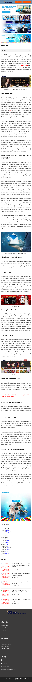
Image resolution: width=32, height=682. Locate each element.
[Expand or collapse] (29, 51)
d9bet (7, 539)
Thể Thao (4, 630)
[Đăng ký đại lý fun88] (16, 9)
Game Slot (4, 627)
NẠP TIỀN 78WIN (5, 646)
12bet (6, 536)
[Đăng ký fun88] (16, 506)
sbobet (7, 553)
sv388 (5, 555)
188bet (8, 547)
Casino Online (5, 625)
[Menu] (2, 2)
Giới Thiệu (17, 678)
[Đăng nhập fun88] (16, 38)
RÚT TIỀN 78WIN (5, 648)
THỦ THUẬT (14, 569)
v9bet (6, 551)
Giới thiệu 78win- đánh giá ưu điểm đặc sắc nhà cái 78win (16, 395)
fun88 (6, 544)
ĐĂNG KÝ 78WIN (5, 641)
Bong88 (8, 530)
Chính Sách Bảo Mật (24, 678)
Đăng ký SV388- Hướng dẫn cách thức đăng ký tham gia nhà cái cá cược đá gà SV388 (21, 565)
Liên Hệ (16, 679)
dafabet (7, 534)
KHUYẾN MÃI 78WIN (6, 644)
